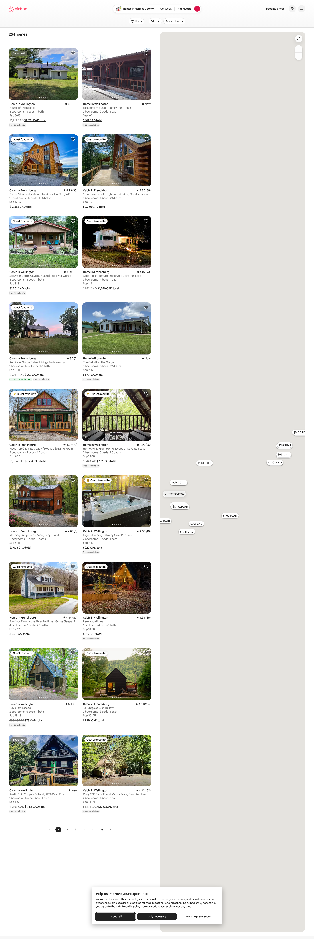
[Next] (110, 829)
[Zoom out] (298, 56)
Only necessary (157, 916)
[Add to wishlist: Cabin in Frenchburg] (73, 139)
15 (102, 829)
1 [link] (58, 829)
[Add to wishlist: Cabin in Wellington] (73, 221)
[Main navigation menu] (301, 8)
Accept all (116, 916)
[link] (50, 829)
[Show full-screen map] (298, 38)
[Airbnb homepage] (18, 8)
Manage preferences (198, 916)
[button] (35, 120)
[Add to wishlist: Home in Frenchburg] (146, 221)
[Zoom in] (298, 48)
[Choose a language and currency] (292, 8)
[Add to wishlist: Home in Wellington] (73, 53)
